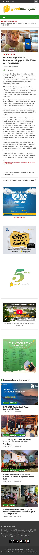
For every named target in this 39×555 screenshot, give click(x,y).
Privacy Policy (29, 549)
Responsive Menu (36, 1)
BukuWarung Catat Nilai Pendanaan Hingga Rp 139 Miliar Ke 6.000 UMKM (19, 163)
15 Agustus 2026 (7, 411)
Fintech (12, 54)
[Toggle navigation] (3, 17)
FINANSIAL (13, 402)
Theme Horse (12, 552)
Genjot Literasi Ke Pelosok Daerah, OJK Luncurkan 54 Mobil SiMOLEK (20, 173)
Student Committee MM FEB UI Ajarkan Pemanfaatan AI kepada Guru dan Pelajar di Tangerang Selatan (19, 512)
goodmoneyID (17, 411)
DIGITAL (5, 505)
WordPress (33, 552)
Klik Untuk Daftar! (19, 217)
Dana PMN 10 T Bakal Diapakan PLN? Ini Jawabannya (18, 180)
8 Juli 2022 (6, 66)
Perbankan (21, 435)
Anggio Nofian (14, 66)
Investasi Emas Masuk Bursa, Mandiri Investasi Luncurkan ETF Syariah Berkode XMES (18, 477)
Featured (6, 54)
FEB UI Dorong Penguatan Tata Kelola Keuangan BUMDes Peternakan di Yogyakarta (17, 442)
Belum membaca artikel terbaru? (16, 380)
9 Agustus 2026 (7, 516)
